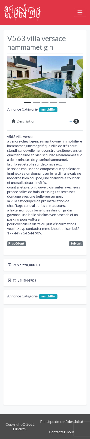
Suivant (76, 243)
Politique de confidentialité (61, 421)
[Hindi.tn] (22, 11)
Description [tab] (26, 121)
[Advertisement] (45, 356)
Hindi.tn (19, 429)
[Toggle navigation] (80, 12)
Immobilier (48, 109)
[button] (12, 81)
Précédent (16, 243)
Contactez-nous (61, 432)
